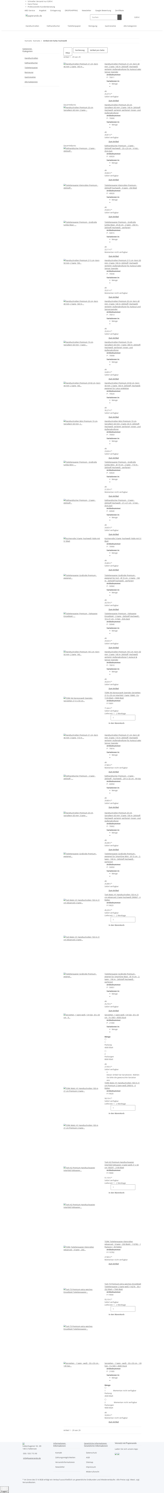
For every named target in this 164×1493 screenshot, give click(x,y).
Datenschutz (91, 1452)
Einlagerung (55, 10)
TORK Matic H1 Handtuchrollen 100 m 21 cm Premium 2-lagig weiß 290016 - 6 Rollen (122, 1085)
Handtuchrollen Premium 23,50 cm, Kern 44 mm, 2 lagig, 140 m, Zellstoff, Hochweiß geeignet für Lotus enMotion (122, 386)
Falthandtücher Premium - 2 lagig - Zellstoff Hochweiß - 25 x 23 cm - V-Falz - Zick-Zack (122, 148)
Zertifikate (119, 10)
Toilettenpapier (31, 67)
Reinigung (29, 72)
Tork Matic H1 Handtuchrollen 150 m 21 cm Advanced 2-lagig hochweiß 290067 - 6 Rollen (123, 897)
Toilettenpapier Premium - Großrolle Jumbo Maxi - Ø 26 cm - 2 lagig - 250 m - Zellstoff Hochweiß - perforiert (122, 225)
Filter (68, 53)
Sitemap (89, 1462)
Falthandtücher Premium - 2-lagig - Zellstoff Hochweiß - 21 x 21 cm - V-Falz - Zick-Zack (122, 503)
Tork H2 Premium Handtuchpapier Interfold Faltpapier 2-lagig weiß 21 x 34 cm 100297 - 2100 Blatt (122, 1165)
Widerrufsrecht (92, 1471)
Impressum (91, 1467)
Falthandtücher (31, 63)
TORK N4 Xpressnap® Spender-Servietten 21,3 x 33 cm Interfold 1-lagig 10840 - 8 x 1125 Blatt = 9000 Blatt (123, 695)
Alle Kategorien (31, 82)
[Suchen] (119, 17)
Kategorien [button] (27, 49)
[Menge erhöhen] (137, 717)
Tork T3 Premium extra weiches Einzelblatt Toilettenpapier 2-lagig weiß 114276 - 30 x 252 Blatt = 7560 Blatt (123, 1287)
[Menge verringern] (109, 717)
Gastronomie (30, 77)
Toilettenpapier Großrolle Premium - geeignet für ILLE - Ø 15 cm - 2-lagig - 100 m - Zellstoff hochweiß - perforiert (122, 578)
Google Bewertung (103, 10)
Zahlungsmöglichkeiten (65, 1457)
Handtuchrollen (31, 58)
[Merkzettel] (130, 17)
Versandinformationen (65, 1462)
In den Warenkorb (116, 723)
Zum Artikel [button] (114, 100)
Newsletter (86, 10)
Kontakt (58, 1452)
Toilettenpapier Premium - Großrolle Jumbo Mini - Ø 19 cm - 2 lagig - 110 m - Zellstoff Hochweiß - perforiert (122, 465)
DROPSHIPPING (71, 10)
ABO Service (30, 10)
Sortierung (80, 50)
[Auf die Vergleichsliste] (66, 694)
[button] (126, 17)
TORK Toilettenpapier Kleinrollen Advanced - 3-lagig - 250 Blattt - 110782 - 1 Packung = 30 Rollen (123, 1244)
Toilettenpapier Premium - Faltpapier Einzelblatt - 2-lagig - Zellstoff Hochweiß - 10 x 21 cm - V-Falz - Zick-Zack (122, 616)
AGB (88, 1457)
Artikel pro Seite (97, 50)
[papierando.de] (34, 16)
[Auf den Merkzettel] (70, 694)
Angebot (42, 10)
